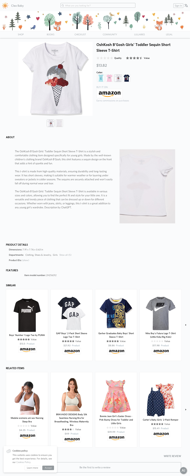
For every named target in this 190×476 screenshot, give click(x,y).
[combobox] (98, 5)
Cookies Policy (23, 462)
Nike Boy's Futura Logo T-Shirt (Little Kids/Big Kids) (160, 335)
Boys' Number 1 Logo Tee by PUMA (27, 335)
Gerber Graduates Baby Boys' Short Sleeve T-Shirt (116, 335)
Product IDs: (19, 260)
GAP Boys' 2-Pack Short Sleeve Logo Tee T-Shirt (71, 335)
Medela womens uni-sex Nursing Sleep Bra (27, 419)
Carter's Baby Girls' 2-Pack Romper (160, 419)
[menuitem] (178, 5)
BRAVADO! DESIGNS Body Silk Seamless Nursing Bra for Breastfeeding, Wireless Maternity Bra (71, 420)
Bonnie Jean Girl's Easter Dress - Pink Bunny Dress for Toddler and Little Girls (116, 420)
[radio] (97, 58)
